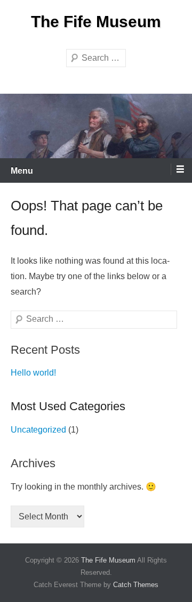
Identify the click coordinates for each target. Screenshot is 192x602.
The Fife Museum (96, 21)
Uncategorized (38, 429)
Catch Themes (135, 585)
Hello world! (33, 372)
